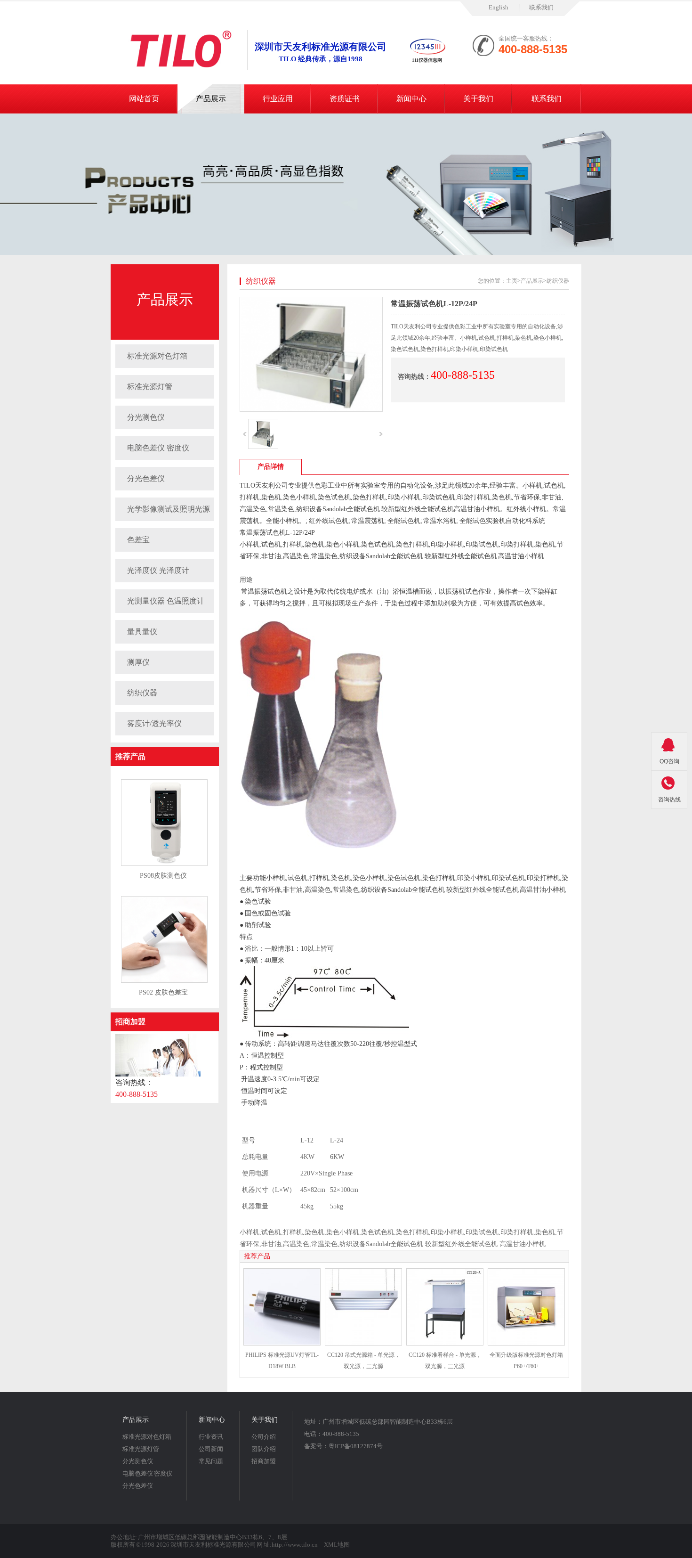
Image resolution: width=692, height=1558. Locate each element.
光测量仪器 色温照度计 (165, 601)
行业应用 (278, 99)
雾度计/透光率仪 (154, 723)
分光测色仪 (146, 417)
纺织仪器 (142, 693)
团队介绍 (263, 1448)
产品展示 (211, 99)
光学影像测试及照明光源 (168, 509)
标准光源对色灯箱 (157, 356)
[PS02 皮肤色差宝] (164, 981)
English (498, 7)
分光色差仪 (146, 478)
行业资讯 (211, 1436)
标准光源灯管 (149, 387)
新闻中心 (411, 99)
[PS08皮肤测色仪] (164, 864)
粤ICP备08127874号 (356, 1446)
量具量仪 (142, 632)
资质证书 (345, 99)
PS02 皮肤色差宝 (163, 992)
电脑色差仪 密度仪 (158, 448)
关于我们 (478, 99)
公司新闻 (211, 1448)
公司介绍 (263, 1436)
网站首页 (144, 99)
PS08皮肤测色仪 (163, 875)
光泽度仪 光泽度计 (158, 570)
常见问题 (211, 1461)
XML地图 (337, 1544)
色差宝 (138, 540)
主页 (511, 280)
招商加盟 (130, 1022)
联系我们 (541, 7)
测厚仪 (138, 662)
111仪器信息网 (427, 60)
